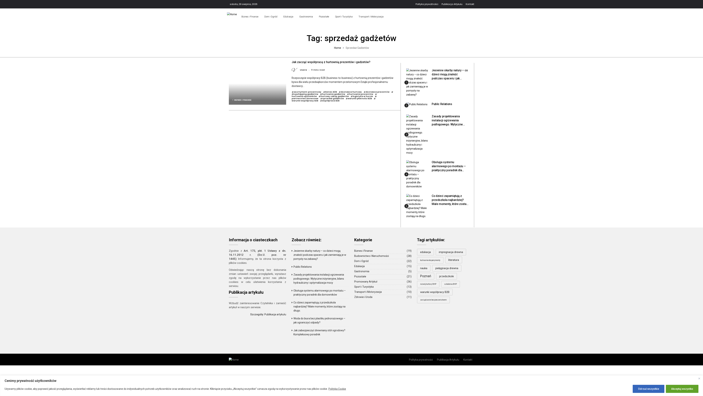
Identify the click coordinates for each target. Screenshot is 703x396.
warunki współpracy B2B (305, 101)
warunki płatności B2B (360, 99)
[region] (351, 385)
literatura (453, 260)
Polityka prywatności (427, 4)
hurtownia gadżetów (333, 94)
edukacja (425, 252)
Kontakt (470, 4)
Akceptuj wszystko (682, 388)
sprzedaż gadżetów (333, 99)
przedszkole (446, 276)
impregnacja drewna (451, 252)
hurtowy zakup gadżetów (335, 96)
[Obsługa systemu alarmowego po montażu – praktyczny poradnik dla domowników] (417, 174)
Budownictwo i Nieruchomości (371, 255)
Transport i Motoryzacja (371, 16)
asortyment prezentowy (307, 92)
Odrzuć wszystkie (648, 388)
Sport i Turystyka (344, 16)
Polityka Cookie (337, 388)
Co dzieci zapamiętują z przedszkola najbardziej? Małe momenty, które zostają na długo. (319, 306)
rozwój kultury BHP (428, 284)
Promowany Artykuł (365, 281)
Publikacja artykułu (275, 314)
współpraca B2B (330, 101)
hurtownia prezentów (361, 94)
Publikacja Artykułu (452, 4)
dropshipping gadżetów (305, 94)
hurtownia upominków (304, 96)
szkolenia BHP (450, 284)
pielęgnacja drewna (446, 268)
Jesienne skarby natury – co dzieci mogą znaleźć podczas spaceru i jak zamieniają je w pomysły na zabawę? (450, 78)
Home (337, 47)
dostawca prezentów (377, 92)
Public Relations (442, 104)
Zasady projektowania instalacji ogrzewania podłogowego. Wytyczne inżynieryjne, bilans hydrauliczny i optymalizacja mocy (318, 278)
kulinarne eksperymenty (430, 260)
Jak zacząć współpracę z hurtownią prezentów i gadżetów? (331, 62)
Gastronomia (306, 16)
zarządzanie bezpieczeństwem (433, 300)
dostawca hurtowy (351, 92)
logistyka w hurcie (363, 96)
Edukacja (288, 16)
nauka (423, 268)
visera (303, 70)
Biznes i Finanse (249, 16)
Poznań (425, 276)
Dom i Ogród (270, 16)
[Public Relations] (416, 104)
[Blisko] (699, 378)
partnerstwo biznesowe (305, 99)
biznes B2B (331, 92)
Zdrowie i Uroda (363, 297)
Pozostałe (324, 16)
